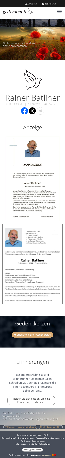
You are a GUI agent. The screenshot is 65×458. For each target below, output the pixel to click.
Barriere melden (26, 437)
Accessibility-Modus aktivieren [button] (50, 437)
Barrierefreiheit (9, 437)
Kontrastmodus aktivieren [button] (32, 440)
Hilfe (17, 443)
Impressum (22, 434)
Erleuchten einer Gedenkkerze (33, 334)
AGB (46, 434)
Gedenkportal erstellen (20, 455)
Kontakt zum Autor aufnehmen (21, 427)
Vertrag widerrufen (32, 449)
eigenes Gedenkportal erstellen (35, 443)
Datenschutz (36, 434)
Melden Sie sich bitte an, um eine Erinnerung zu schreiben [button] (31, 400)
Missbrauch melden (51, 427)
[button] (59, 11)
